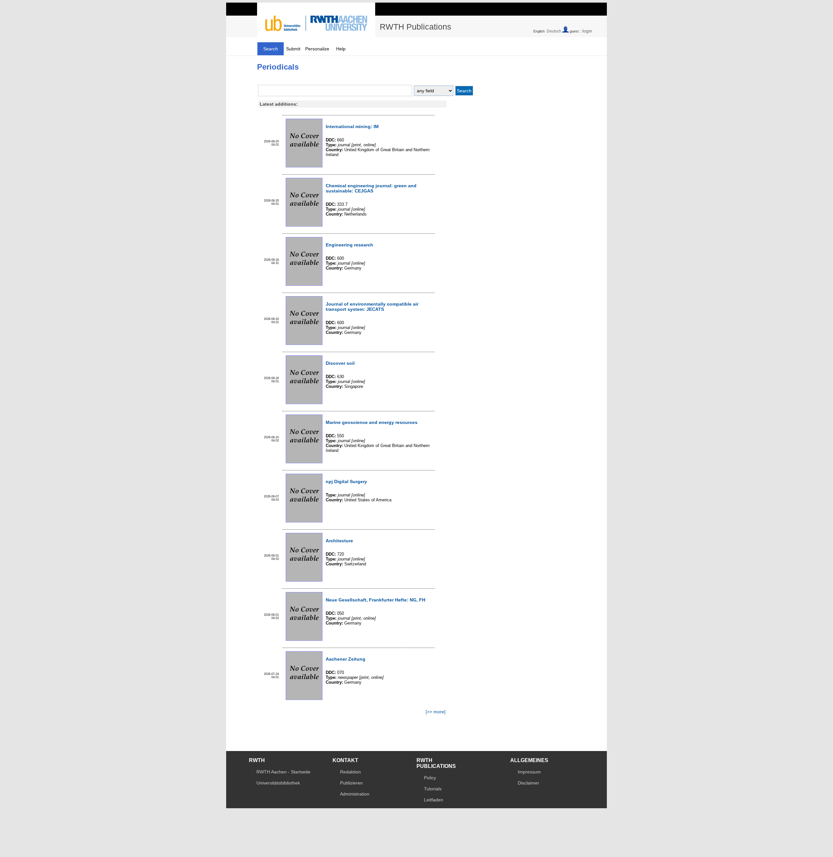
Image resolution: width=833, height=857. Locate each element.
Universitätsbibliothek (278, 782)
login (587, 30)
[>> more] (435, 711)
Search (270, 48)
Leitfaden (433, 799)
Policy (430, 777)
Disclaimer (528, 782)
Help (341, 48)
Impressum (529, 771)
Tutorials (433, 788)
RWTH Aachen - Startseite (283, 771)
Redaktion (350, 771)
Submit (293, 48)
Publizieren (351, 782)
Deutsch (554, 31)
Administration (354, 794)
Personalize (317, 48)
